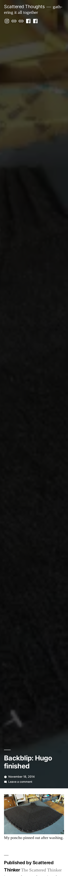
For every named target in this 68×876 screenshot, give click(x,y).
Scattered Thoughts (24, 6)
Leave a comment (20, 781)
